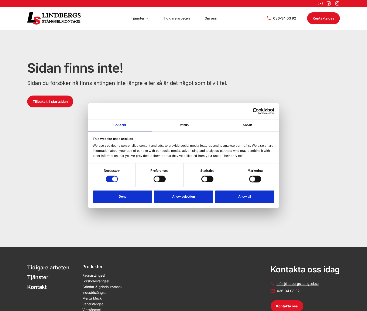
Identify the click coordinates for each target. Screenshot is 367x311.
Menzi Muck (92, 298)
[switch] (160, 179)
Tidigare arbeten (176, 18)
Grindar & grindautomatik (102, 287)
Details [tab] (183, 125)
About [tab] (247, 125)
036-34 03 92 (284, 18)
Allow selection (183, 196)
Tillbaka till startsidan (50, 101)
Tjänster (137, 18)
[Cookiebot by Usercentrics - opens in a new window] (255, 111)
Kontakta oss (323, 18)
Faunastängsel (93, 275)
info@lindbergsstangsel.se (298, 283)
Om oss (211, 18)
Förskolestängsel (95, 281)
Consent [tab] (119, 125)
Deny (122, 196)
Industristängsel (94, 292)
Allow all (244, 196)
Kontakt (37, 287)
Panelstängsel (93, 304)
